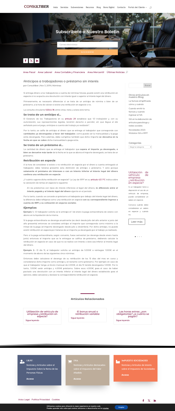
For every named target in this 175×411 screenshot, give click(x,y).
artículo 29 (71, 119)
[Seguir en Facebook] (25, 60)
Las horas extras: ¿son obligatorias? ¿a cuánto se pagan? (132, 314)
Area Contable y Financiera (70, 72)
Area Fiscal (29, 72)
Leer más (136, 221)
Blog (99, 7)
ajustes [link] (106, 408)
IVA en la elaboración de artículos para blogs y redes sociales (140, 122)
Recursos (90, 7)
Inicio (55, 7)
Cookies (56, 399)
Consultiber (32, 85)
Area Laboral (45, 72)
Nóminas (56, 85)
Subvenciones (77, 7)
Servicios (64, 7)
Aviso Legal (24, 399)
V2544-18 (49, 110)
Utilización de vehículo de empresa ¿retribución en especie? (138, 177)
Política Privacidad (41, 399)
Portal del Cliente (136, 7)
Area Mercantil (96, 72)
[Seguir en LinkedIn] (37, 60)
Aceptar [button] (121, 407)
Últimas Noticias (116, 72)
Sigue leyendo (32, 320)
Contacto (121, 7)
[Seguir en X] (31, 60)
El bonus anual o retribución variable (87, 312)
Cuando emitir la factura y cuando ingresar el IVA (137, 111)
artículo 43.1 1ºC (98, 179)
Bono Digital (109, 7)
